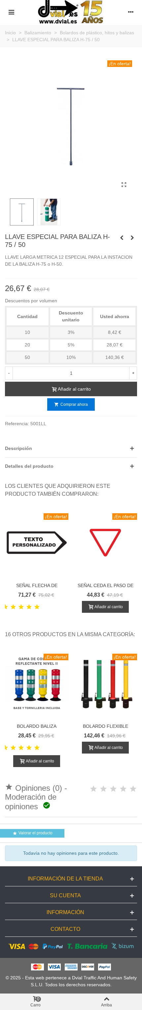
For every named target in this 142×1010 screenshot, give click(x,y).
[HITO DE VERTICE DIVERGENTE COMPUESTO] (121, 238)
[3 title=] (21, 607)
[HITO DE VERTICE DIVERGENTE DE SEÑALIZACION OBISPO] (132, 238)
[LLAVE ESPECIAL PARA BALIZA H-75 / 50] (124, 185)
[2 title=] (13, 607)
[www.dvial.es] (71, 12)
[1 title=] (5, 607)
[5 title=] (37, 607)
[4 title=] (29, 607)
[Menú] (11, 12)
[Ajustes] (130, 12)
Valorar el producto (33, 833)
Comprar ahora (71, 404)
